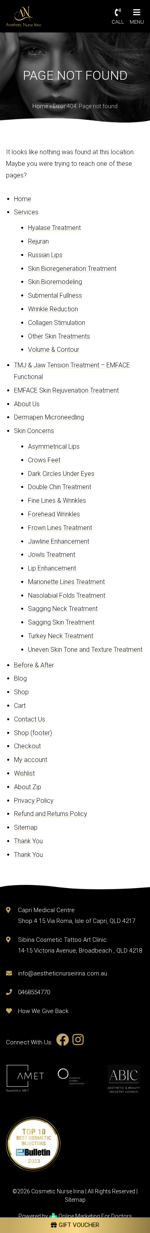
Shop (21, 692)
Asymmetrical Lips (54, 446)
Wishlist (24, 773)
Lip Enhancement (52, 568)
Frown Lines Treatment (60, 528)
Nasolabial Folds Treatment (66, 595)
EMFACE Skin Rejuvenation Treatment (66, 390)
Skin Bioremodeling (55, 282)
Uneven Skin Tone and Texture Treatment (85, 649)
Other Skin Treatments (59, 336)
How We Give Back (43, 1011)
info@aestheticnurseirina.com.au (62, 973)
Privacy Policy (34, 800)
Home (40, 106)
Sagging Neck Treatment (63, 608)
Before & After (34, 665)
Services (26, 212)
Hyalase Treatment (54, 228)
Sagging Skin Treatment (61, 622)
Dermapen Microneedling (49, 417)
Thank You (28, 841)
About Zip (27, 787)
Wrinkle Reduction (53, 309)
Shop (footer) (33, 733)
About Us (27, 404)
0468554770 (34, 992)
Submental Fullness (55, 295)
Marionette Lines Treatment (66, 582)
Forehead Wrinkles (54, 514)
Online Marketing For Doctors (94, 1216)
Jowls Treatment (51, 554)
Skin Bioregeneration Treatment (72, 268)
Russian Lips (45, 255)
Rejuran (38, 241)
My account (30, 760)
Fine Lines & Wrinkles (57, 500)
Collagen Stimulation (56, 322)
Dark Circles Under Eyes (61, 473)
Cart (20, 705)
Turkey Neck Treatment (60, 636)
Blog (20, 678)
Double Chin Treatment (59, 487)
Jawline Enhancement (58, 541)
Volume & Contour (53, 349)
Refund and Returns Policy (50, 814)
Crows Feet (44, 460)
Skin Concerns (34, 431)
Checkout (27, 746)
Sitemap (26, 827)
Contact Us (29, 719)
